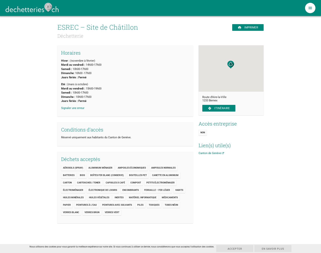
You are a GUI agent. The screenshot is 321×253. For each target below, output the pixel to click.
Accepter (235, 248)
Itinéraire (219, 108)
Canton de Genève (210, 153)
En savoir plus (273, 248)
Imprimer (248, 27)
